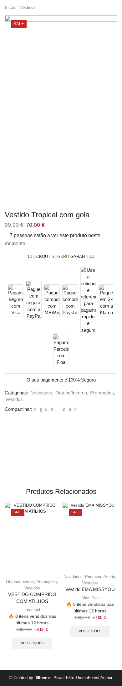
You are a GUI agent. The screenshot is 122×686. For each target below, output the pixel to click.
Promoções (102, 392)
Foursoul (32, 609)
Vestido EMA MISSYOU (90, 589)
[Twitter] (35, 409)
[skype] (75, 409)
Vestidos (28, 7)
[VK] (46, 409)
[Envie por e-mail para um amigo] (58, 409)
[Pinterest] (52, 409)
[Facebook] (40, 409)
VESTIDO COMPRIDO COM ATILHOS (32, 598)
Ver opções (32, 643)
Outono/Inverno (71, 392)
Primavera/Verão (100, 576)
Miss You (90, 597)
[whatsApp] (70, 409)
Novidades (41, 392)
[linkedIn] (64, 409)
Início (10, 7)
